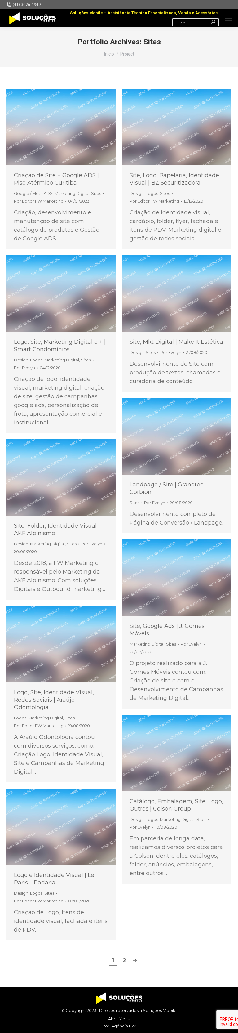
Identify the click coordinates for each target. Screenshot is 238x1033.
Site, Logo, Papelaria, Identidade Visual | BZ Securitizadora (174, 179)
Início (109, 53)
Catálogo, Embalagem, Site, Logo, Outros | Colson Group (176, 805)
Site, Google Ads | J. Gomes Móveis (167, 630)
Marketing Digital (72, 193)
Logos (152, 193)
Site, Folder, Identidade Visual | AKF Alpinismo (57, 529)
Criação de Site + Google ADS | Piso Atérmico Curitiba (56, 179)
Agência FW (123, 1025)
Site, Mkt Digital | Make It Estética (176, 341)
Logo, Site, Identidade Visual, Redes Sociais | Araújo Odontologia (54, 700)
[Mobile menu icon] (228, 18)
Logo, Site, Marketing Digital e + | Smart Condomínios (60, 345)
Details (61, 127)
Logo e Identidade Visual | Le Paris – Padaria (54, 879)
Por (39, 201)
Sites (96, 193)
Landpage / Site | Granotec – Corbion (169, 488)
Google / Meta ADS (33, 193)
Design (137, 193)
